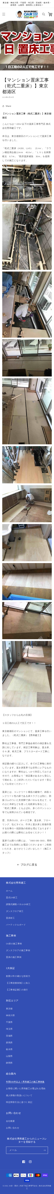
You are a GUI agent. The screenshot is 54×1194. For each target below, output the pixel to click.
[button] (3, 14)
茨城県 (9, 1035)
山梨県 (9, 1056)
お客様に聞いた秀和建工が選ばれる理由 (25, 1088)
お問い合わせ (12, 1127)
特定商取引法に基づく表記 (19, 1102)
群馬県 (9, 1042)
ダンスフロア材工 (15, 911)
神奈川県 (10, 1015)
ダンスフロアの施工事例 (18, 950)
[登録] (44, 1150)
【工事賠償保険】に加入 (18, 983)
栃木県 (9, 1049)
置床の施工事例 (13, 957)
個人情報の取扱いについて (19, 1095)
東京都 (9, 1008)
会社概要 (10, 1121)
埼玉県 (9, 1029)
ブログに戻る (29, 864)
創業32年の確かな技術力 (18, 976)
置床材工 (10, 918)
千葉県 (9, 1022)
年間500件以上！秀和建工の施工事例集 (25, 1081)
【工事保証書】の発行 (17, 989)
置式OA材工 (12, 897)
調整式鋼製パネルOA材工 (18, 904)
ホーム (9, 890)
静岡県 (9, 1062)
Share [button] (8, 106)
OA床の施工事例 (14, 943)
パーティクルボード (16, 924)
